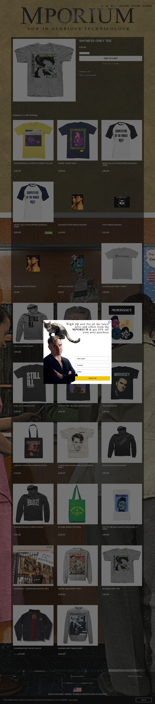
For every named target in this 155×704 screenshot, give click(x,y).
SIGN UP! (93, 378)
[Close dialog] (109, 322)
